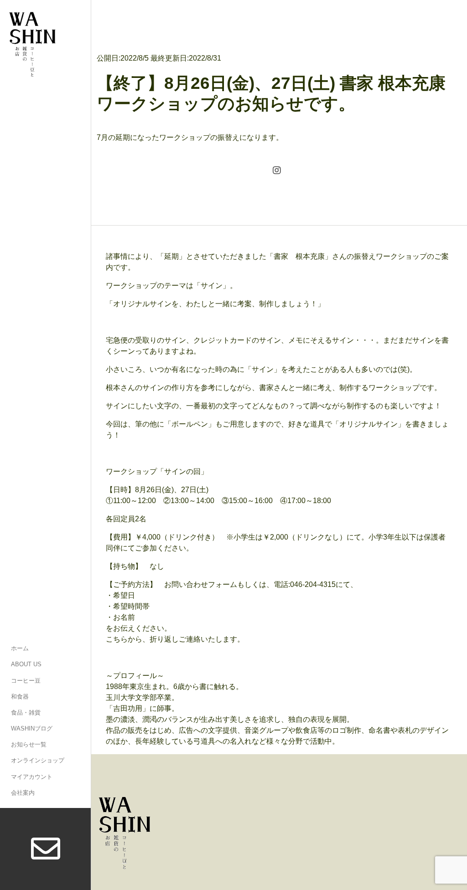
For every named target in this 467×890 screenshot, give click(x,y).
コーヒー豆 (26, 680)
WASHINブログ (31, 728)
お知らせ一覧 (29, 744)
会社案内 (23, 792)
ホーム (20, 648)
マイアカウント (31, 776)
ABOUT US (26, 664)
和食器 (20, 696)
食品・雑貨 (26, 712)
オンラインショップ (37, 760)
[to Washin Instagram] (277, 171)
